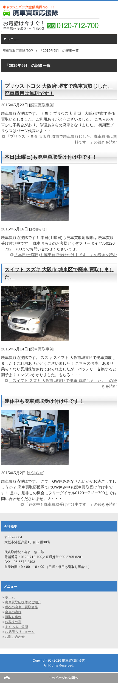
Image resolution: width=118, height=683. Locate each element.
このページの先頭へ (63, 678)
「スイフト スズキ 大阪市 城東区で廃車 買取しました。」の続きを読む (63, 383)
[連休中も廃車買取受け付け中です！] (35, 461)
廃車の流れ (13, 612)
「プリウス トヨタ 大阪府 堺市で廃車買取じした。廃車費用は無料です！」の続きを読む (61, 139)
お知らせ (38, 229)
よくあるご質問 (16, 627)
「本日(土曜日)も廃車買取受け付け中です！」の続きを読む (65, 255)
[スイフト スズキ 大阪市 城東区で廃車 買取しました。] (35, 338)
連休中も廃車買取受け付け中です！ (44, 401)
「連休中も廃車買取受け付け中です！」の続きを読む (71, 504)
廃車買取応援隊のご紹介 (23, 602)
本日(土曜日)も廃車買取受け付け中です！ (51, 157)
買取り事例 (13, 617)
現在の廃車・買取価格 (21, 607)
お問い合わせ (15, 637)
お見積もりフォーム (20, 632)
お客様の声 (13, 622)
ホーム (10, 597)
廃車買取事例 (41, 105)
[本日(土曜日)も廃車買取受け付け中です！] (35, 218)
